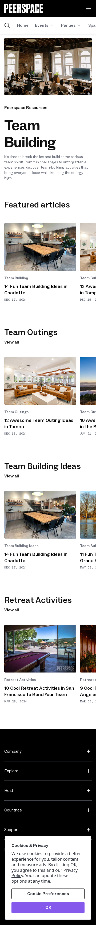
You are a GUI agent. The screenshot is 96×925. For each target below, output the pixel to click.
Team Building (16, 278)
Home (23, 25)
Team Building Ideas (21, 546)
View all (11, 342)
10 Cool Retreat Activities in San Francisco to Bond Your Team (39, 691)
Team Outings (16, 412)
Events (41, 25)
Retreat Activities (20, 680)
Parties (68, 25)
